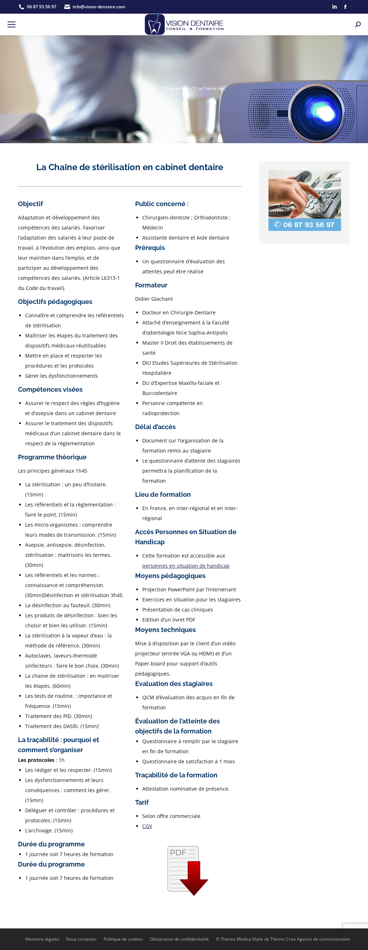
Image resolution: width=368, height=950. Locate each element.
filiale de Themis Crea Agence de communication (301, 939)
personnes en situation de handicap (186, 565)
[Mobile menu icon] (11, 24)
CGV (147, 826)
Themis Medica (236, 939)
